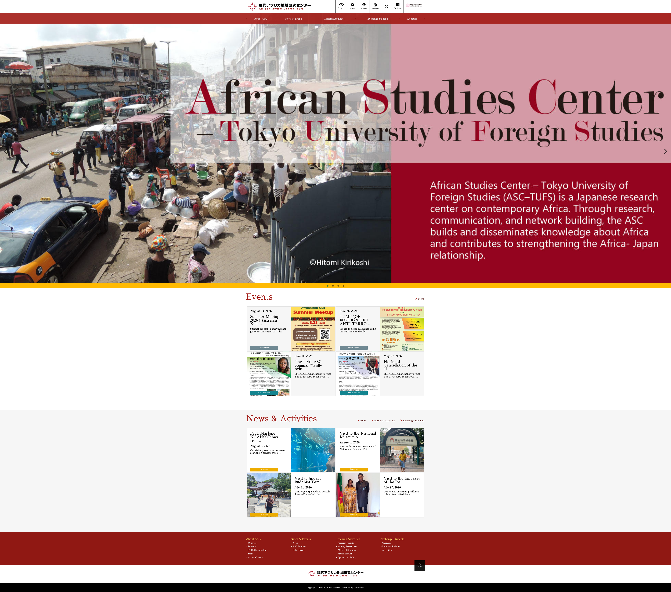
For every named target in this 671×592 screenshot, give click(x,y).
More (421, 298)
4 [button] (343, 286)
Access (364, 8)
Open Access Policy (347, 557)
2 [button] (333, 286)
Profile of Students (391, 546)
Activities (387, 550)
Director (252, 546)
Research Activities (334, 18)
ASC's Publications (347, 550)
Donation (412, 18)
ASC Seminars (299, 546)
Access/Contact (255, 557)
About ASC (260, 18)
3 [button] (338, 286)
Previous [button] (5, 150)
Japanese (375, 8)
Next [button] (666, 150)
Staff (250, 553)
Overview (252, 543)
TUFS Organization (257, 550)
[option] (335, 148)
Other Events (299, 550)
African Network (345, 553)
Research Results (346, 543)
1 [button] (327, 286)
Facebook (398, 8)
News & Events (293, 18)
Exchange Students (377, 18)
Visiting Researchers (347, 546)
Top (420, 566)
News (363, 420)
